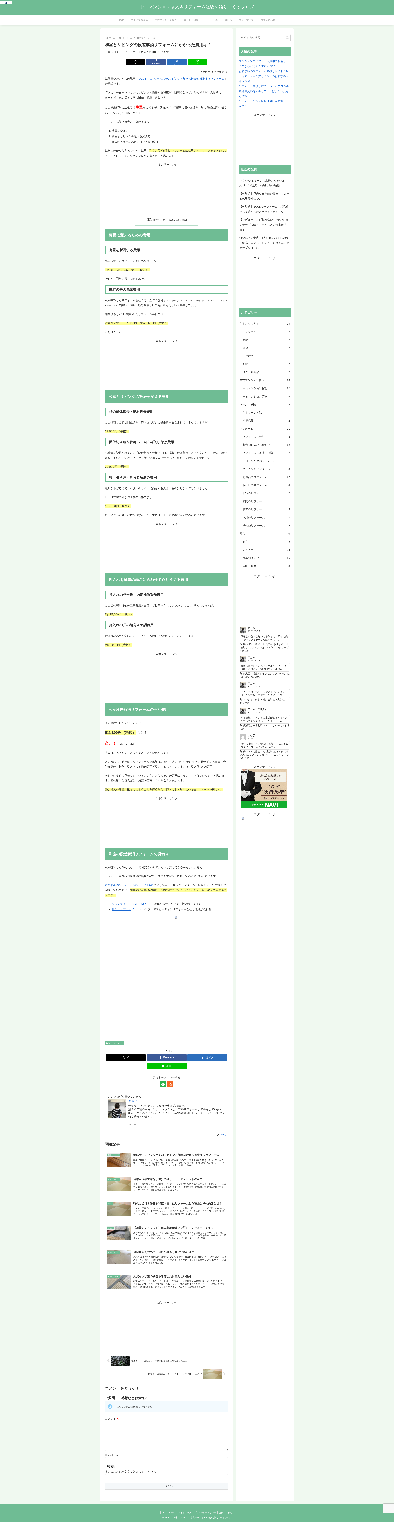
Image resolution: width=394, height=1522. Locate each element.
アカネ (132, 1100)
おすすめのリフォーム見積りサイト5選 (129, 885)
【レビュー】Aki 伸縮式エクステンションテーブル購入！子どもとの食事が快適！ (263, 224)
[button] (287, 37)
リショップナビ (121, 909)
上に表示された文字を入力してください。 (131, 1471)
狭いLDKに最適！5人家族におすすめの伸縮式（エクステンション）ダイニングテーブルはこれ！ (264, 242)
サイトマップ (184, 1512)
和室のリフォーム (115, 1043)
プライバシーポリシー (205, 1512)
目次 (149, 219)
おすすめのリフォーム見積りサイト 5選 (263, 71)
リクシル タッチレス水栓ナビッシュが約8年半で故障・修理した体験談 (263, 183)
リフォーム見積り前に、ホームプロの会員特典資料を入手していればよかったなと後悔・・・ (264, 91)
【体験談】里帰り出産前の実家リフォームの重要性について (264, 196)
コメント (112, 1418)
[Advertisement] (166, 188)
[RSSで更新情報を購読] (170, 1084)
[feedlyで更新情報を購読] (163, 1084)
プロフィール (168, 1512)
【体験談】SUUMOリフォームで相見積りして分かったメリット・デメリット (264, 209)
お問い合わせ (225, 1512)
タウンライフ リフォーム (127, 903)
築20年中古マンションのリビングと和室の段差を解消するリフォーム (181, 78)
